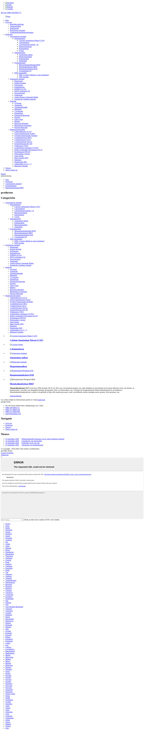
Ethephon (17, 160)
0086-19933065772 (12, 408)
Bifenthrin (18, 109)
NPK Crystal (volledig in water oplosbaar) (34, 75)
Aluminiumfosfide (20, 107)
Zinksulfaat (23, 61)
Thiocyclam (18, 119)
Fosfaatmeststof (19, 63)
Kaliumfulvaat (19, 87)
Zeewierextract (19, 93)
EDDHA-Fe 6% (20, 89)
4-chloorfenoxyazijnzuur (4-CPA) (26, 148)
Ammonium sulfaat (26, 55)
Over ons (8, 22)
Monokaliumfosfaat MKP (28, 67)
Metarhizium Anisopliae (22, 125)
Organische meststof (17, 79)
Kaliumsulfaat (24, 59)
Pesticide (13, 101)
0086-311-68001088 (12, 412)
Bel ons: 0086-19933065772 (11, 13)
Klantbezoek (14, 28)
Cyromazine (18, 111)
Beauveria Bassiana (21, 123)
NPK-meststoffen (20, 73)
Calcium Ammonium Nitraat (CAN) (32, 40)
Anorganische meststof (18, 36)
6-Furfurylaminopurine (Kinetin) (25, 136)
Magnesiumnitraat (25, 47)
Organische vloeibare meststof (25, 99)
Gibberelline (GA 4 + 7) (23, 164)
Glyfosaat (17, 103)
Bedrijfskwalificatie (17, 24)
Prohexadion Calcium (22, 154)
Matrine (17, 121)
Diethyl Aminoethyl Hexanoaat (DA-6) (28, 150)
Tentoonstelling (15, 26)
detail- (19, 396)
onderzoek (13, 396)
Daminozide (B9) (20, 162)
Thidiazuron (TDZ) (21, 146)
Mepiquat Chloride (21, 166)
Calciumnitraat (24, 43)
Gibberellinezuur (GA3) (23, 132)
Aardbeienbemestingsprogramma (21, 32)
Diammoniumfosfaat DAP (28, 69)
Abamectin (18, 105)
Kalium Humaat (20, 83)
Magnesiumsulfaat (25, 57)
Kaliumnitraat (24, 49)
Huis (7, 20)
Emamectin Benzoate (21, 115)
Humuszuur (18, 81)
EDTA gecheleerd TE (22, 91)
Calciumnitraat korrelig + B (28, 45)
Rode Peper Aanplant (17, 30)
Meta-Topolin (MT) (21, 158)
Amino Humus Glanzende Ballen (26, 97)
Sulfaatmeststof (19, 53)
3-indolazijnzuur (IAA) (22, 140)
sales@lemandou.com (13, 414)
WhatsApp (5, 455)
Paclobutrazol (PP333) (22, 152)
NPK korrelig (24, 77)
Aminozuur (18, 95)
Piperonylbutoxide (20, 127)
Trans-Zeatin (18, 156)
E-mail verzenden (7, 453)
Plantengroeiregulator (17, 130)
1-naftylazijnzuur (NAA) (23, 142)
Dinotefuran (18, 113)
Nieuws (8, 168)
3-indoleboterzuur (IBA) (23, 138)
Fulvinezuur (18, 85)
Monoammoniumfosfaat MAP (29, 65)
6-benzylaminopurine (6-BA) (24, 134)
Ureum (21, 51)
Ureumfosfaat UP (25, 71)
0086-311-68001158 (12, 410)
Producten (9, 34)
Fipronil (17, 117)
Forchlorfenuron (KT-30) (23, 144)
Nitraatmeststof (19, 38)
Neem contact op (11, 170)
